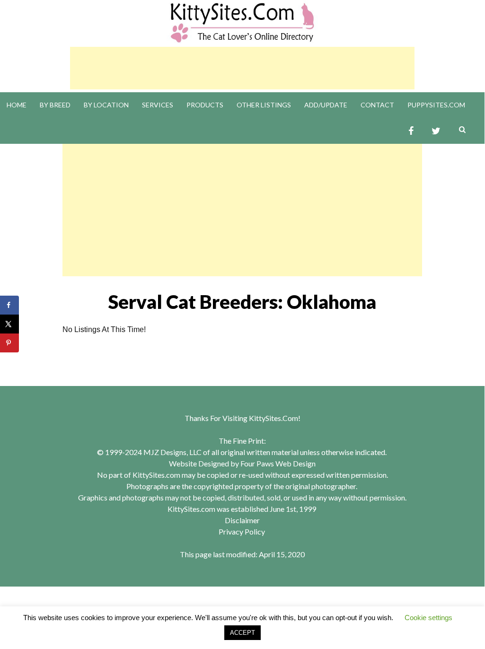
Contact (377, 105)
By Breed (55, 105)
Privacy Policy (242, 531)
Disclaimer (242, 520)
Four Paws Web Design (278, 463)
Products (204, 105)
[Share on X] (9, 324)
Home (16, 105)
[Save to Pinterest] (9, 342)
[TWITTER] (436, 131)
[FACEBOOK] (411, 131)
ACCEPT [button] (242, 632)
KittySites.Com (273, 417)
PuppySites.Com (436, 105)
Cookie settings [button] (428, 618)
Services (157, 105)
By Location (106, 105)
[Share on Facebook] (9, 305)
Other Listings (264, 105)
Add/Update (325, 105)
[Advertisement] (242, 68)
